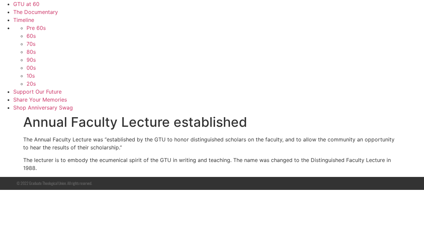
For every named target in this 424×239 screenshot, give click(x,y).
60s (31, 36)
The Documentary (35, 12)
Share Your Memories (40, 99)
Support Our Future (37, 91)
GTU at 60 (26, 4)
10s (30, 75)
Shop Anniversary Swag (43, 107)
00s (31, 67)
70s (30, 43)
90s (31, 59)
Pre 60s (36, 28)
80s (31, 51)
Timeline (23, 20)
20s (31, 83)
